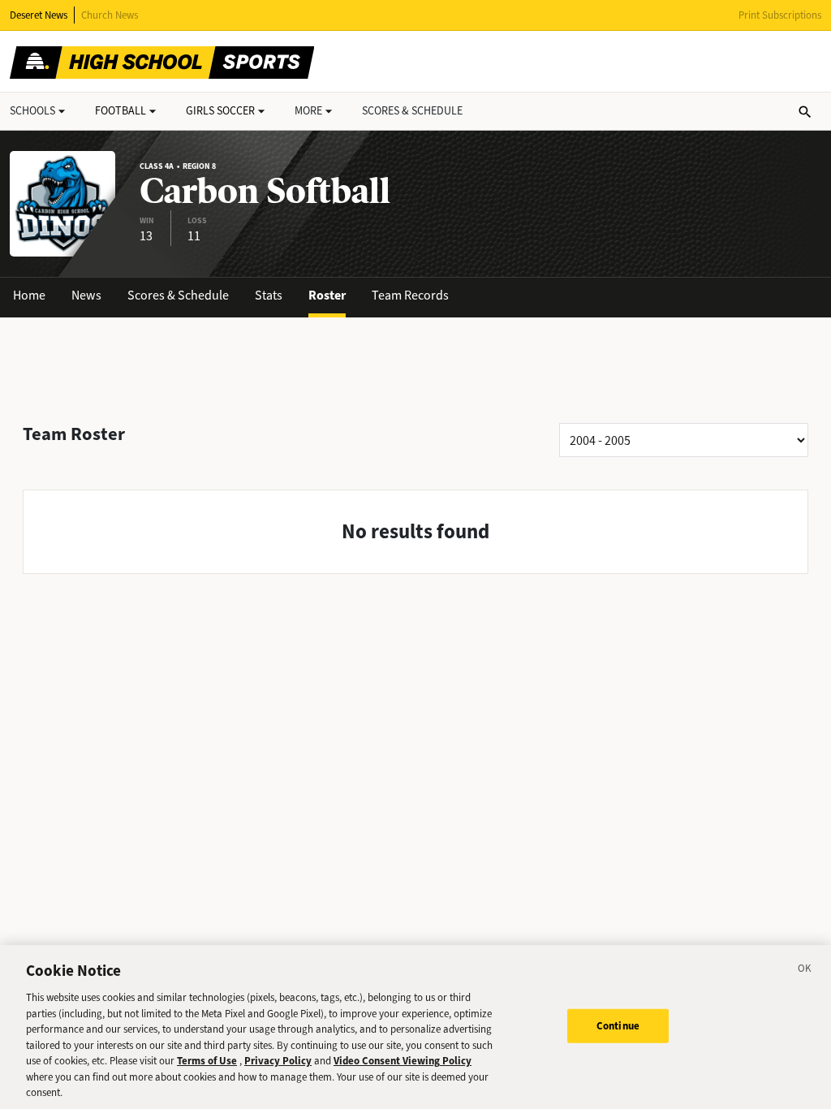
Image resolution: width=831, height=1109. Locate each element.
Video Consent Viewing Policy (402, 1061)
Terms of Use (207, 1061)
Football (120, 111)
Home (29, 295)
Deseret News (38, 15)
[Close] (805, 971)
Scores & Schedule (178, 295)
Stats (268, 295)
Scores (412, 111)
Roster (327, 295)
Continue (617, 1026)
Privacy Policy (278, 1061)
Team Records (410, 295)
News (86, 295)
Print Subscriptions (779, 15)
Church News (109, 15)
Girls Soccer (220, 111)
